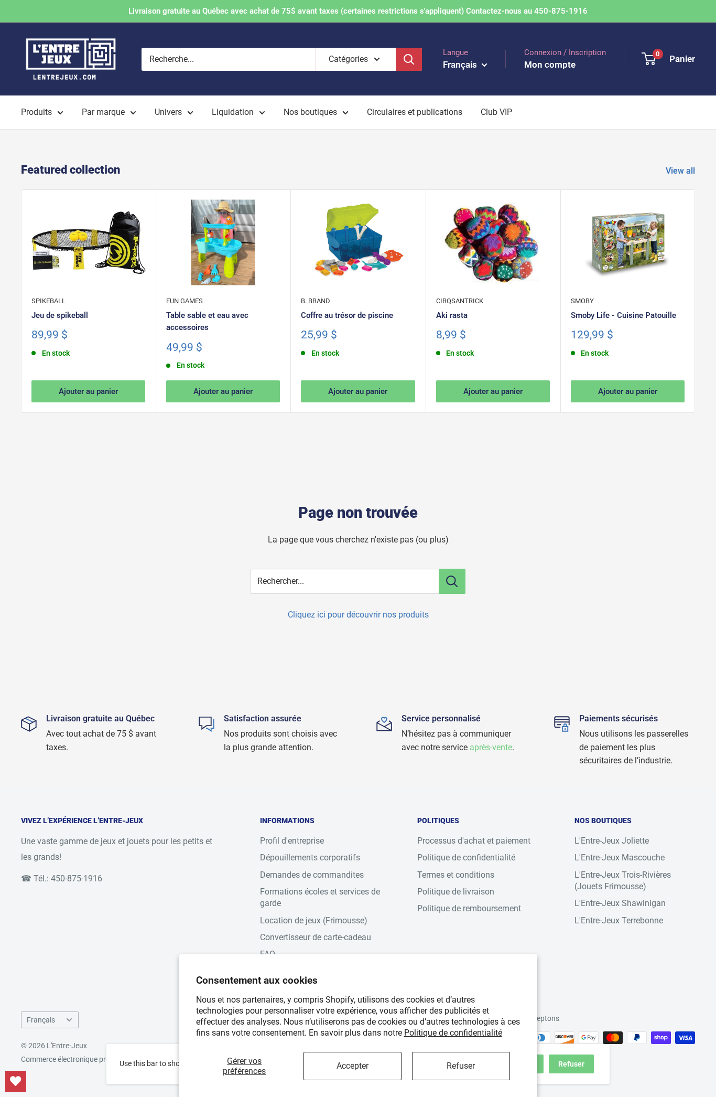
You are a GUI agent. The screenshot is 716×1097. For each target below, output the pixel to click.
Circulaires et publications (414, 112)
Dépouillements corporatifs (310, 857)
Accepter (352, 1066)
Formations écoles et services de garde (320, 897)
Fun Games (184, 301)
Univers (168, 112)
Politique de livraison (455, 892)
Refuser (461, 1066)
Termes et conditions (455, 875)
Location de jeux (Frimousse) (313, 920)
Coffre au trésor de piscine (347, 315)
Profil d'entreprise (292, 841)
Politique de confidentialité (453, 1033)
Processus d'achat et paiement (473, 841)
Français (41, 1020)
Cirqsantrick (459, 301)
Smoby (582, 301)
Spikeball (48, 301)
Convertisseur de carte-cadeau (315, 937)
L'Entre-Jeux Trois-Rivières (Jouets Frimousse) (622, 880)
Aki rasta (452, 315)
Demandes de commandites (312, 875)
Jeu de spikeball (59, 315)
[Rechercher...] (452, 581)
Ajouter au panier (88, 391)
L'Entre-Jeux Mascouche (619, 857)
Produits (36, 112)
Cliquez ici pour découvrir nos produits (358, 615)
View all (681, 171)
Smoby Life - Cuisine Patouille (623, 315)
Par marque (103, 112)
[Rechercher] (409, 59)
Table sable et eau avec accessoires (207, 321)
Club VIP (496, 112)
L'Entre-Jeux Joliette (611, 841)
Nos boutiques (310, 112)
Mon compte (550, 64)
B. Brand (315, 301)
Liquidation (233, 112)
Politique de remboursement (469, 908)
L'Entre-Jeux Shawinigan (620, 903)
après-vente (491, 747)
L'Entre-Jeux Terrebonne (618, 920)
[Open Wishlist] (15, 1081)
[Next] (695, 301)
